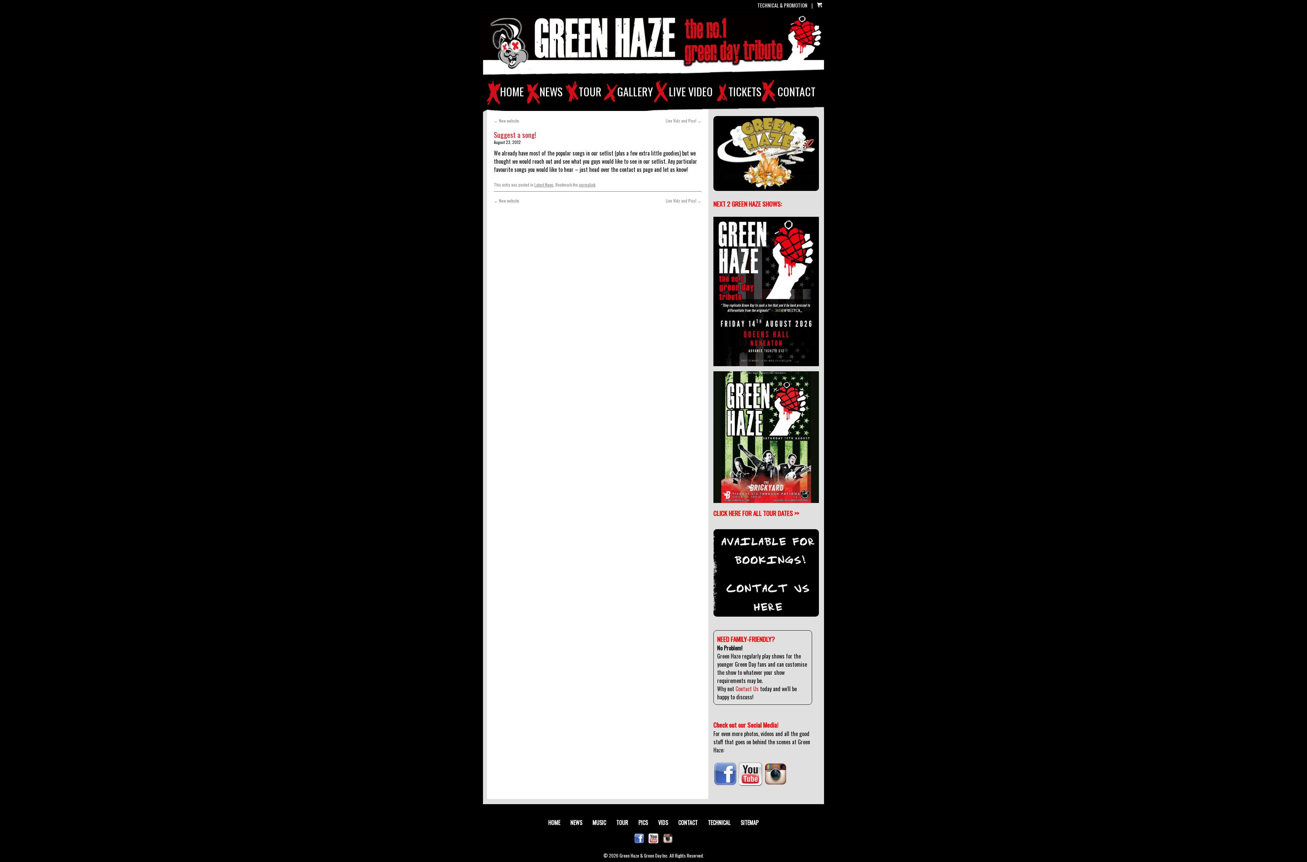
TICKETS (744, 91)
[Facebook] (725, 784)
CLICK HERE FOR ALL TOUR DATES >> (756, 513)
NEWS (551, 91)
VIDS (663, 822)
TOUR (590, 91)
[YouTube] (750, 784)
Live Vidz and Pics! (683, 121)
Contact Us (747, 689)
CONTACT (796, 91)
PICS (643, 822)
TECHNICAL (719, 822)
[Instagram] (775, 784)
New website (506, 121)
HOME (512, 91)
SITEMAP (750, 822)
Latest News (543, 185)
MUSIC (599, 822)
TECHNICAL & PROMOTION (782, 5)
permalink (587, 185)
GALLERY (635, 91)
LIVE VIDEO (691, 91)
